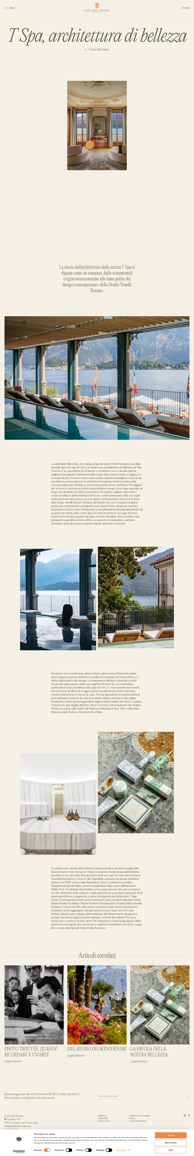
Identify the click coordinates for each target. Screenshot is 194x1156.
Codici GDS (103, 1118)
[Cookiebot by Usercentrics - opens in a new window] (19, 1151)
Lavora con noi (104, 1121)
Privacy (132, 1118)
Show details (121, 1150)
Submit (187, 1096)
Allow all (170, 1135)
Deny (171, 1150)
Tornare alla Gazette (99, 49)
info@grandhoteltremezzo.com (17, 1126)
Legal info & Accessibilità (139, 1116)
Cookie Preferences (137, 1121)
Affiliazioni (102, 1116)
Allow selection (171, 1143)
